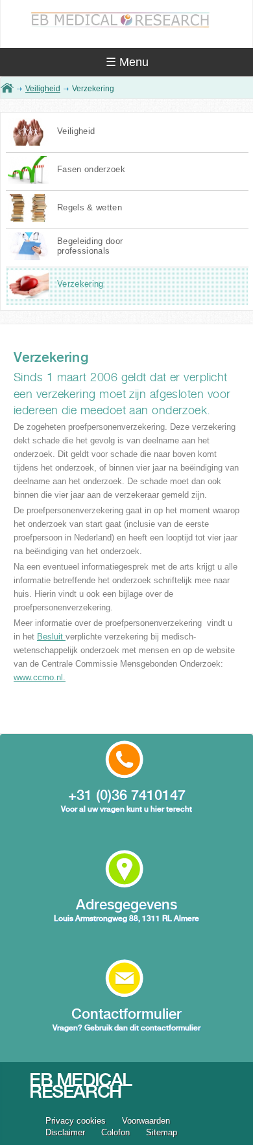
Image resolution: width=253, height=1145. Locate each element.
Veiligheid (42, 88)
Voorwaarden (146, 1121)
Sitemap (161, 1132)
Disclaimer (65, 1132)
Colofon (115, 1132)
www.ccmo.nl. (40, 677)
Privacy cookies (75, 1121)
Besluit (51, 636)
